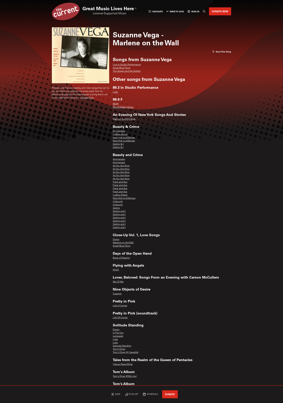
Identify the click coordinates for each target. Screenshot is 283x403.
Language (118, 336)
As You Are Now (121, 166)
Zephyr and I (119, 211)
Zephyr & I (118, 144)
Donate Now (220, 11)
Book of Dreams (121, 258)
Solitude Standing (122, 346)
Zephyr (116, 208)
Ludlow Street (120, 134)
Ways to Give (177, 11)
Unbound (117, 201)
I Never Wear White (123, 364)
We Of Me (118, 282)
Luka (115, 92)
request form (87, 98)
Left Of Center (120, 318)
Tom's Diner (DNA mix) (125, 376)
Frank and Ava (120, 182)
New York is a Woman (124, 138)
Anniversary (119, 131)
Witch (116, 270)
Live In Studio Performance (127, 65)
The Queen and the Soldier (127, 71)
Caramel (117, 294)
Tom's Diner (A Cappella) (125, 352)
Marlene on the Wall (123, 243)
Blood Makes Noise (123, 107)
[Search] (204, 11)
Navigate (157, 11)
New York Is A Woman (124, 198)
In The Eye (118, 333)
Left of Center (120, 306)
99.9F (116, 104)
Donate (170, 394)
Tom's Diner (119, 349)
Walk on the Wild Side (124, 119)
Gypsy (116, 239)
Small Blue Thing (121, 68)
